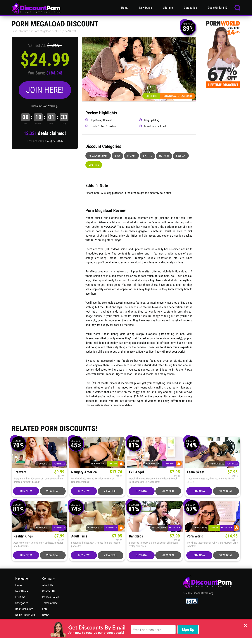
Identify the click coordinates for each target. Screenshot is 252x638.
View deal (52, 491)
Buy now (26, 491)
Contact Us (48, 591)
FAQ (44, 609)
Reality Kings (23, 536)
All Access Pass (98, 155)
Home (124, 7)
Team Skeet (195, 472)
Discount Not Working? (44, 106)
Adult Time (79, 536)
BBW (117, 155)
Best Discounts (24, 609)
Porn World (195, 536)
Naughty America (84, 472)
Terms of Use (50, 603)
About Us (47, 585)
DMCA (45, 615)
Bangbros (136, 536)
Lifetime (168, 7)
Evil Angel (136, 472)
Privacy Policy (50, 597)
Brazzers (20, 472)
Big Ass (131, 155)
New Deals (145, 7)
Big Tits (147, 155)
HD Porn (164, 155)
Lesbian (180, 155)
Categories (190, 7)
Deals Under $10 (217, 7)
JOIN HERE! (45, 90)
